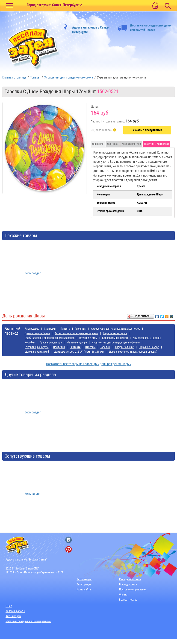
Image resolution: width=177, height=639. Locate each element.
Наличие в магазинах (156, 143)
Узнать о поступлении (147, 130)
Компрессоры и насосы (147, 338)
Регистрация (84, 584)
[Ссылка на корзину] (155, 6)
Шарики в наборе (149, 347)
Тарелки (105, 347)
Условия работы (15, 611)
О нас (9, 606)
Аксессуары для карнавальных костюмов (115, 328)
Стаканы (90, 347)
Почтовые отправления (132, 589)
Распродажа (32, 328)
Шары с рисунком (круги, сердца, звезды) (133, 351)
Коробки (30, 342)
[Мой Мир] (171, 315)
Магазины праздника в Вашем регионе (28, 621)
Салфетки (59, 347)
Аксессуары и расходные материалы (76, 333)
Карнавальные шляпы (115, 338)
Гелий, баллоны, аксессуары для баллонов (49, 338)
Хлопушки (50, 328)
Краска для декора (50, 342)
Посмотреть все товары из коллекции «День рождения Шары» (88, 364)
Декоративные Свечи (37, 333)
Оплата (123, 594)
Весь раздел (32, 273)
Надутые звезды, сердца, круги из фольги (116, 342)
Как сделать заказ (130, 579)
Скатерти (75, 347)
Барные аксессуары (115, 333)
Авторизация (84, 579)
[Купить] (103, 130)
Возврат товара (128, 599)
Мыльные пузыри (77, 342)
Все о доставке (128, 584)
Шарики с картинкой (37, 351)
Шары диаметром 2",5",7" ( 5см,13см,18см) (79, 351)
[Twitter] (161, 315)
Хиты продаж (13, 616)
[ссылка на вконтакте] (68, 540)
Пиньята (65, 328)
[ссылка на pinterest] (68, 549)
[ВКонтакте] (157, 315)
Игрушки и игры (88, 338)
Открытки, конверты (36, 347)
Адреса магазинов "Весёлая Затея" (26, 559)
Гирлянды (80, 328)
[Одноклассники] (166, 315)
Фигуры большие (124, 347)
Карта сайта (84, 589)
